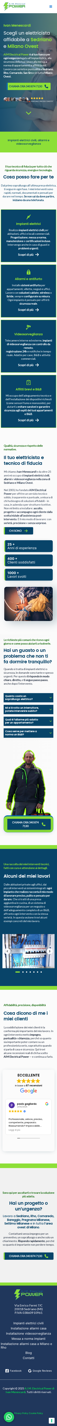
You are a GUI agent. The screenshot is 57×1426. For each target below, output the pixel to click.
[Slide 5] (34, 972)
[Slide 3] (26, 972)
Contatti (28, 1358)
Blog (28, 1353)
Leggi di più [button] (14, 1130)
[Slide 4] (30, 972)
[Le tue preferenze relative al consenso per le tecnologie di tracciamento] (52, 1421)
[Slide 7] (41, 972)
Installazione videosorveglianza (28, 1333)
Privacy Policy (21, 1413)
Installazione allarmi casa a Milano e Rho (26, 1345)
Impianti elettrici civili (28, 1323)
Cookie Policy (36, 1413)
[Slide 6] (37, 972)
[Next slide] (50, 951)
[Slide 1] (17, 972)
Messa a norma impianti (28, 1339)
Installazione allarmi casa (28, 1328)
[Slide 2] (23, 972)
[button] (28, 951)
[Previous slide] (7, 951)
